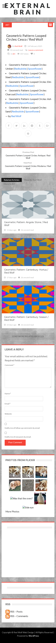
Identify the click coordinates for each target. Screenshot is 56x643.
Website (8, 414)
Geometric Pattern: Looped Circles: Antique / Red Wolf (28, 155)
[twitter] (16, 125)
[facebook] (8, 125)
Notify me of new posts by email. (18, 437)
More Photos (12, 511)
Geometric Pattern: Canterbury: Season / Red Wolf (26, 318)
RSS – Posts (16, 611)
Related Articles (11, 180)
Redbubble (20, 68)
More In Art (9, 184)
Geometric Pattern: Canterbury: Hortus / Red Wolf (26, 271)
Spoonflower (35, 68)
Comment (9, 365)
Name (8, 393)
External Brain (28, 8)
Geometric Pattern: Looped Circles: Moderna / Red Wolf (28, 166)
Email (7, 404)
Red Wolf (18, 46)
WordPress (34, 636)
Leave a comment (35, 50)
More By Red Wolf (33, 180)
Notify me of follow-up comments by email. (22, 428)
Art (7, 25)
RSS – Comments (19, 616)
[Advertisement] (16, 540)
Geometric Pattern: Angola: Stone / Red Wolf (26, 224)
